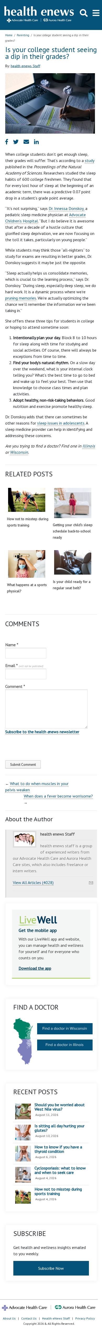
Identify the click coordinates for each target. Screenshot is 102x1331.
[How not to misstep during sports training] (26, 500)
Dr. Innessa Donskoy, (66, 208)
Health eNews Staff (56, 1318)
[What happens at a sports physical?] (26, 564)
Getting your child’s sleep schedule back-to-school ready (73, 531)
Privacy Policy (85, 1318)
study (89, 160)
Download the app (35, 968)
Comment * (15, 686)
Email (24, 665)
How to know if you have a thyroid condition (58, 1149)
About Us (9, 1318)
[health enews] (39, 14)
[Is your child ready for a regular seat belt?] (72, 562)
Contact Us (29, 1318)
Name (11, 644)
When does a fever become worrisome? (58, 796)
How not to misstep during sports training (58, 1191)
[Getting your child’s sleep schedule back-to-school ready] (72, 503)
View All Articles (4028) (33, 882)
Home (9, 35)
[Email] (91, 881)
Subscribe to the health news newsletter (42, 731)
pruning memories (20, 298)
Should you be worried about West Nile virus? (60, 1107)
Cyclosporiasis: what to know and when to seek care (60, 1170)
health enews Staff (25, 65)
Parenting (23, 35)
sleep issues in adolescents (60, 423)
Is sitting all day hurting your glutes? (59, 1128)
